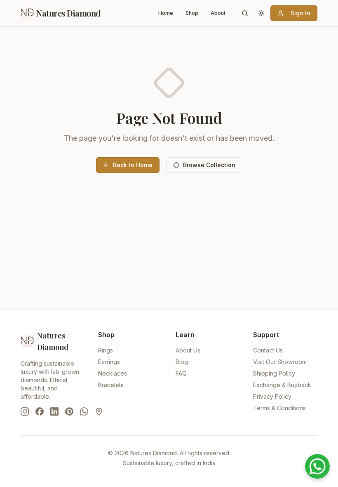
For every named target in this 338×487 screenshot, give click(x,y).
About (218, 13)
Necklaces (112, 373)
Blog (182, 361)
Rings (105, 350)
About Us (188, 350)
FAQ (181, 373)
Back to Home (133, 164)
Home (165, 13)
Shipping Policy (274, 373)
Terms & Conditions (279, 407)
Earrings (109, 361)
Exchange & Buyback (282, 384)
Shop (191, 13)
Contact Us (268, 350)
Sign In (300, 13)
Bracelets (111, 384)
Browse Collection (209, 164)
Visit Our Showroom (280, 361)
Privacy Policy (272, 396)
